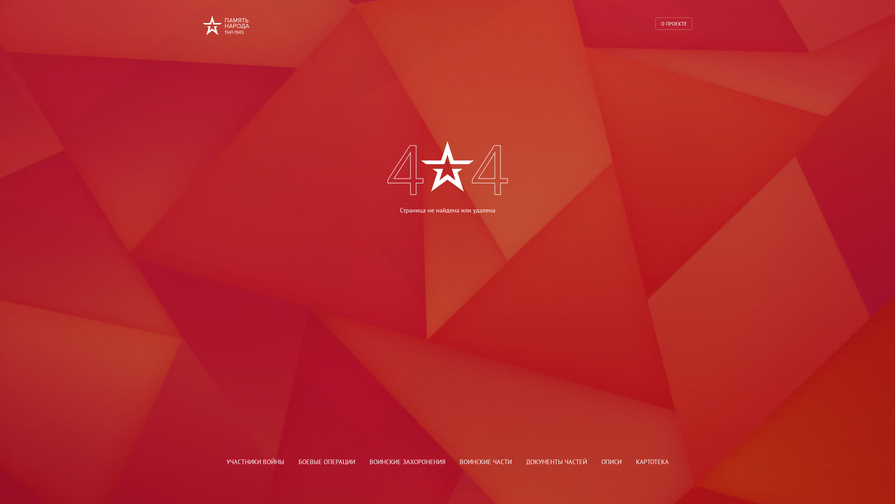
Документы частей (556, 462)
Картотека (652, 462)
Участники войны (255, 462)
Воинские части (486, 462)
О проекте (674, 23)
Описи (611, 462)
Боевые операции (327, 462)
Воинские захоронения (407, 462)
